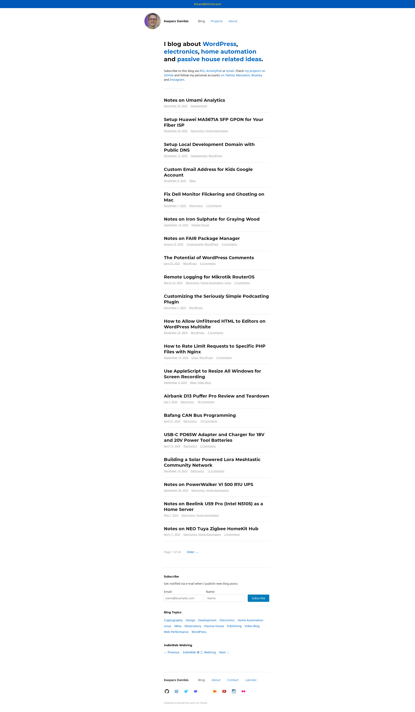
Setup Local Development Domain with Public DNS (209, 147)
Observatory (192, 626)
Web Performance (176, 632)
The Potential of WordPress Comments (209, 257)
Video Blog (204, 382)
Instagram (177, 79)
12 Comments (215, 471)
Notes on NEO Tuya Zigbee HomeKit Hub (211, 528)
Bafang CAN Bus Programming (200, 415)
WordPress (219, 43)
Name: (210, 592)
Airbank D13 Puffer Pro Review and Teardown (216, 396)
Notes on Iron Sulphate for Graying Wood (212, 219)
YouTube (224, 691)
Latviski (250, 680)
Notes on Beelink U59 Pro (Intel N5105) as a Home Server (213, 506)
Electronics (197, 131)
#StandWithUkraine (207, 4)
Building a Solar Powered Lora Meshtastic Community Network (212, 462)
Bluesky (256, 75)
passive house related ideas (219, 59)
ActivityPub (214, 71)
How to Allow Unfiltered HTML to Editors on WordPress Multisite (215, 324)
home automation (228, 51)
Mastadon (243, 75)
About (232, 21)
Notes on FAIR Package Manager (202, 238)
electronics (181, 51)
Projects (217, 21)
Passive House (200, 225)
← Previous (171, 652)
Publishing (234, 626)
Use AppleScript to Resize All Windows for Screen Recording (212, 373)
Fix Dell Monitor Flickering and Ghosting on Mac (214, 197)
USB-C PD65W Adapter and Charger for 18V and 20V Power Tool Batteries (214, 437)
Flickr (243, 691)
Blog (201, 21)
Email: (168, 592)
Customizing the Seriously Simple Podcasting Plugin (216, 299)
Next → (224, 652)
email (230, 71)
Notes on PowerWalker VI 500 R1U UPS (208, 484)
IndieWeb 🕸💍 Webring (199, 652)
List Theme (201, 702)
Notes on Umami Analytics (194, 100)
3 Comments (229, 244)
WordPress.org (176, 691)
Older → (192, 552)
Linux (228, 283)
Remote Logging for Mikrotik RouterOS (209, 277)
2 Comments (214, 206)
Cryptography (195, 244)
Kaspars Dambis (176, 680)
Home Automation (217, 131)
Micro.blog (214, 691)
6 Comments (208, 263)
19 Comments (208, 421)
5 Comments (224, 357)
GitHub (166, 691)
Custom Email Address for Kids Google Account (208, 172)
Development (199, 106)
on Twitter (227, 75)
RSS (202, 71)
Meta (192, 181)
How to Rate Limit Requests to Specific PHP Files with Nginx (215, 348)
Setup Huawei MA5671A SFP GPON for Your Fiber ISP (213, 122)
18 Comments (205, 402)
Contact (233, 680)
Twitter (186, 691)
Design (190, 620)
